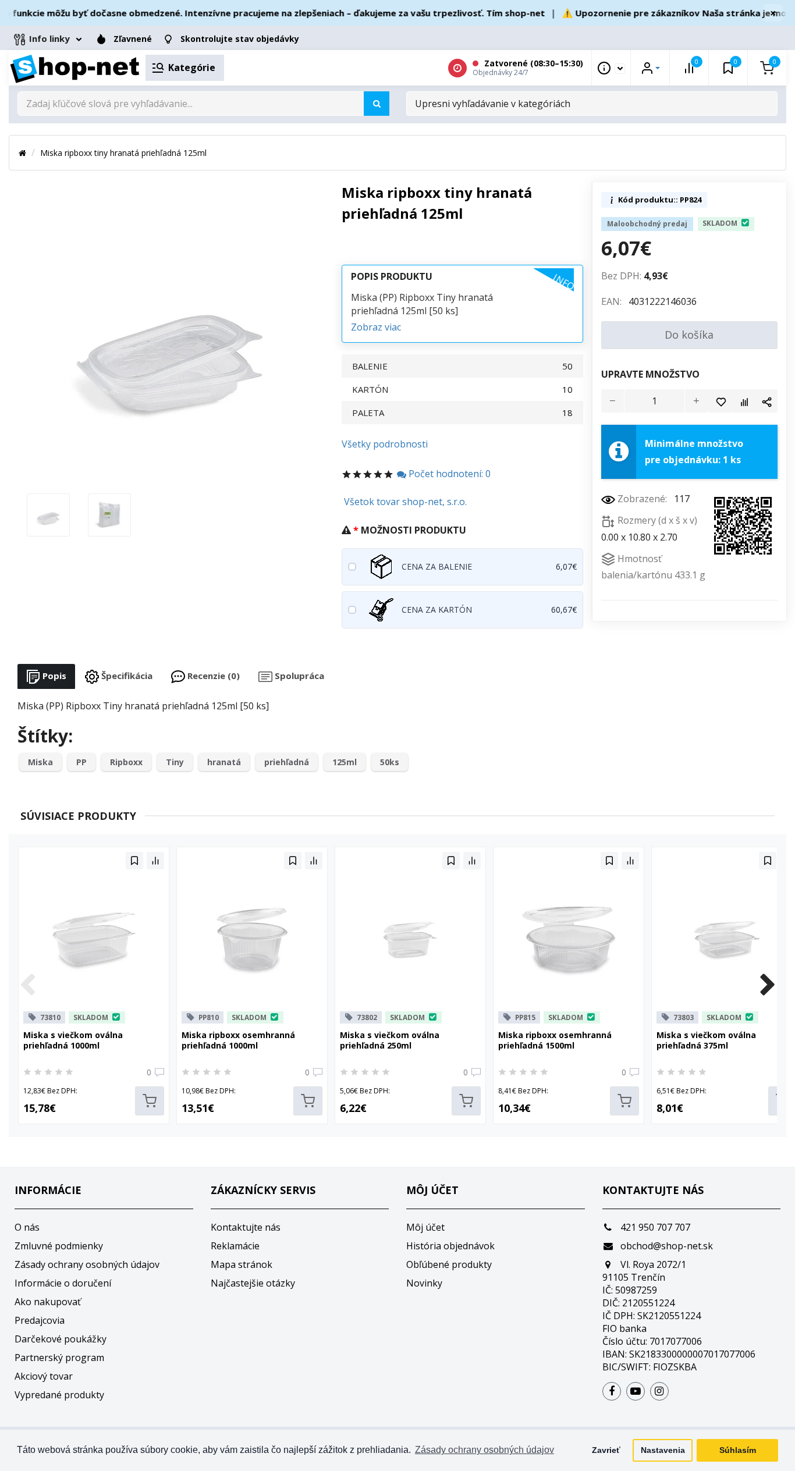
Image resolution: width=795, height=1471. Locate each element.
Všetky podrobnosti (385, 444)
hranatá (224, 762)
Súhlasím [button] (737, 1450)
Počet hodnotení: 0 (448, 473)
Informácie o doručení (63, 1283)
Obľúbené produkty (449, 1264)
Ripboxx (126, 762)
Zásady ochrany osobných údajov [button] (484, 1450)
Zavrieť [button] (606, 1450)
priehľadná (286, 762)
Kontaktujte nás (246, 1227)
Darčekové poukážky (61, 1339)
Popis (53, 675)
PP (81, 762)
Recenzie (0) (212, 675)
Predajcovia (40, 1320)
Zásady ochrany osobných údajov (87, 1264)
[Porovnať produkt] (743, 401)
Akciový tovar (44, 1376)
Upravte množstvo (650, 374)
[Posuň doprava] (767, 985)
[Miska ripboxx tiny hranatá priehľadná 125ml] (48, 513)
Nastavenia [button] (663, 1450)
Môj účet (425, 1227)
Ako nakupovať (48, 1301)
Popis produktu (391, 276)
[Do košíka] (149, 1100)
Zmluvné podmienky (59, 1245)
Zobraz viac (376, 327)
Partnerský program (59, 1357)
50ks (389, 762)
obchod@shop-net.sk (665, 1245)
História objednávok (450, 1245)
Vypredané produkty (59, 1394)
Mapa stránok (241, 1264)
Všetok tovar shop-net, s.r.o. (405, 501)
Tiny (175, 762)
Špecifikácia (125, 675)
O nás (27, 1227)
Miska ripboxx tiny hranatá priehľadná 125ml (123, 152)
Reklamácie (235, 1245)
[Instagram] (659, 1391)
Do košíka (689, 335)
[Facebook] (611, 1391)
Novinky (424, 1283)
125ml (344, 762)
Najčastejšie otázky (253, 1283)
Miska (40, 762)
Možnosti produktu (413, 530)
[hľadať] (376, 103)
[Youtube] (635, 1391)
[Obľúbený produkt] (720, 401)
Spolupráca (298, 675)
